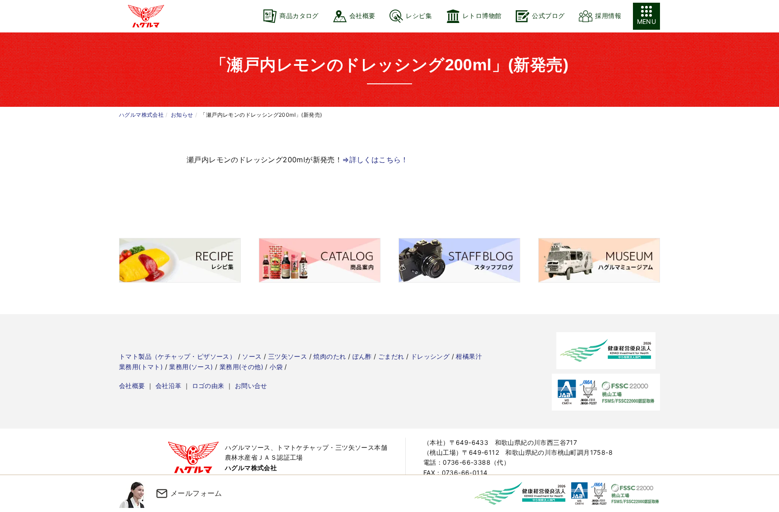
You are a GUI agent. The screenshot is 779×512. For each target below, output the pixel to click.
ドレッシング (430, 356)
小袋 (276, 366)
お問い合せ (251, 385)
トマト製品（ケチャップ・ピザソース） (177, 356)
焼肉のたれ (329, 356)
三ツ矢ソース (287, 356)
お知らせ (182, 114)
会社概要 (132, 385)
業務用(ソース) (191, 366)
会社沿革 (169, 385)
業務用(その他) (241, 366)
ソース (251, 356)
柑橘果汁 (469, 356)
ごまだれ (391, 356)
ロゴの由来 (208, 385)
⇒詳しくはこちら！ (375, 159)
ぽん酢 (362, 356)
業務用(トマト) (141, 366)
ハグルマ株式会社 (141, 114)
